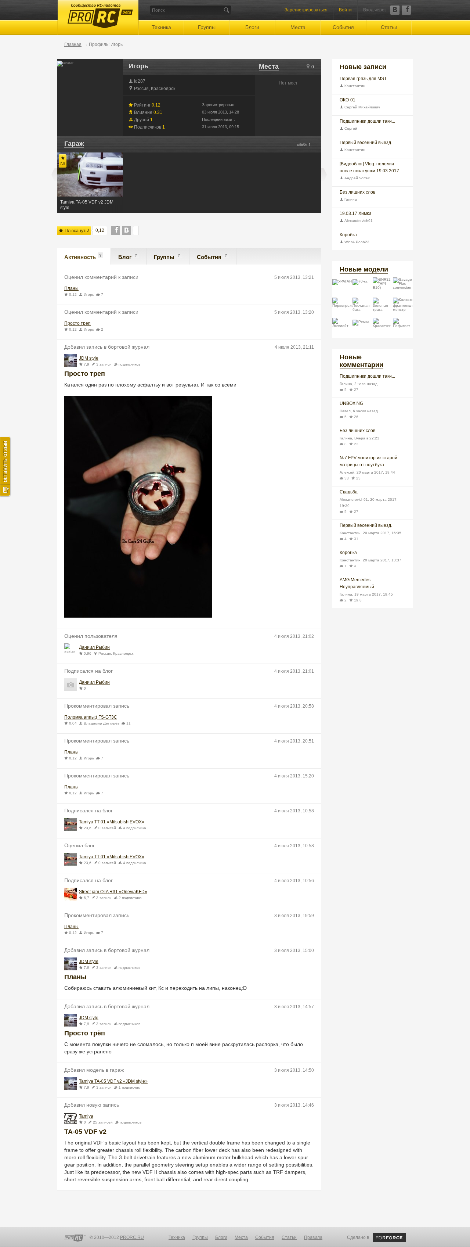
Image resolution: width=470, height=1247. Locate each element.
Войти (345, 9)
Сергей (350, 128)
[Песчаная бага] (362, 308)
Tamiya (86, 1116)
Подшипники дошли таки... (367, 121)
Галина (350, 199)
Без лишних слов (357, 192)
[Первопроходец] (342, 308)
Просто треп (77, 323)
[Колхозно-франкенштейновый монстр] (403, 308)
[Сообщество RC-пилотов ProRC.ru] (75, 1238)
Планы (71, 288)
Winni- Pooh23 (356, 242)
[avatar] (70, 360)
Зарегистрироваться (306, 9)
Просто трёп (84, 1033)
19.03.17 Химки (355, 213)
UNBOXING (351, 403)
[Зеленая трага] (383, 308)
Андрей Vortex (356, 178)
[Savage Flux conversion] (403, 287)
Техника (161, 27)
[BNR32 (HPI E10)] (383, 287)
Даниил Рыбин (94, 647)
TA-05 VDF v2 (85, 1131)
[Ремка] (362, 328)
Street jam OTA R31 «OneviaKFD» (113, 892)
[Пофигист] (403, 328)
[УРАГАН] (342, 287)
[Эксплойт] (342, 328)
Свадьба (349, 492)
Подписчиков (149, 127)
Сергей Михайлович (361, 107)
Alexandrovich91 (358, 221)
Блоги (252, 27)
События (343, 27)
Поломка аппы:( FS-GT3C (90, 717)
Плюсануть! (76, 230)
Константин (354, 86)
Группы (207, 27)
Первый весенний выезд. (366, 142)
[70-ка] (362, 287)
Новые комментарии (361, 361)
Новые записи (363, 67)
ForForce (389, 1237)
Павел (345, 411)
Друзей (143, 119)
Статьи (389, 27)
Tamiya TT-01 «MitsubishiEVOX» (111, 822)
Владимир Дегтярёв (101, 723)
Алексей (347, 472)
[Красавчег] (383, 328)
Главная (73, 44)
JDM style (88, 358)
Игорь (89, 294)
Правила (313, 1237)
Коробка (348, 234)
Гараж (74, 143)
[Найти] (226, 10)
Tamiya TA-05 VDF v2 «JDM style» (113, 1081)
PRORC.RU (132, 1237)
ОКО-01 (347, 100)
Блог (124, 257)
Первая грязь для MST (363, 78)
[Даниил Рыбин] (70, 649)
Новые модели (364, 269)
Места (298, 27)
